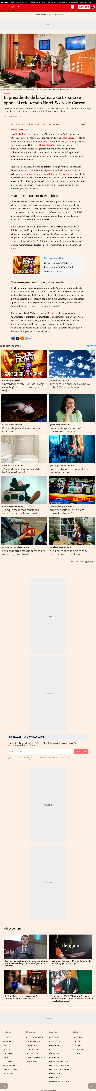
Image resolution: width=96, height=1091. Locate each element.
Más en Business (13, 929)
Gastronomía (8, 1065)
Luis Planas (47, 141)
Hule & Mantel (33, 1061)
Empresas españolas (59, 1069)
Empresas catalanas (59, 1065)
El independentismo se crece (18, 2)
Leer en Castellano (7, 10)
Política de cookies (58, 1061)
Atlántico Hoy (33, 1053)
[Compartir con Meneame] (22, 338)
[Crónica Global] (39, 6)
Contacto (54, 1045)
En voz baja (7, 1073)
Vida (4, 1045)
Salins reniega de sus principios (57, 2)
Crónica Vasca (33, 1041)
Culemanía (31, 1045)
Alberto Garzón (41, 124)
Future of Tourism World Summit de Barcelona (48, 173)
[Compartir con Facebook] (13, 338)
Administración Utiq (59, 1081)
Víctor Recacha (17, 130)
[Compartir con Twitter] (18, 338)
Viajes (5, 1057)
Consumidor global (35, 1057)
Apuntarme (81, 751)
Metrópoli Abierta (34, 1037)
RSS (50, 1049)
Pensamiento (8, 1053)
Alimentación (21, 124)
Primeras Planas (10, 1069)
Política (6, 1037)
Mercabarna (52, 313)
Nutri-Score (67, 137)
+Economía (7, 1061)
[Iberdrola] (59, 15)
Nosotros (54, 1037)
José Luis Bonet (54, 124)
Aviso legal (54, 1041)
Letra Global (32, 1049)
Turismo (30, 124)
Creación (6, 1049)
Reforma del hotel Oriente (38, 2)
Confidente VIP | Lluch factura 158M (80, 2)
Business (7, 93)
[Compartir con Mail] (27, 338)
